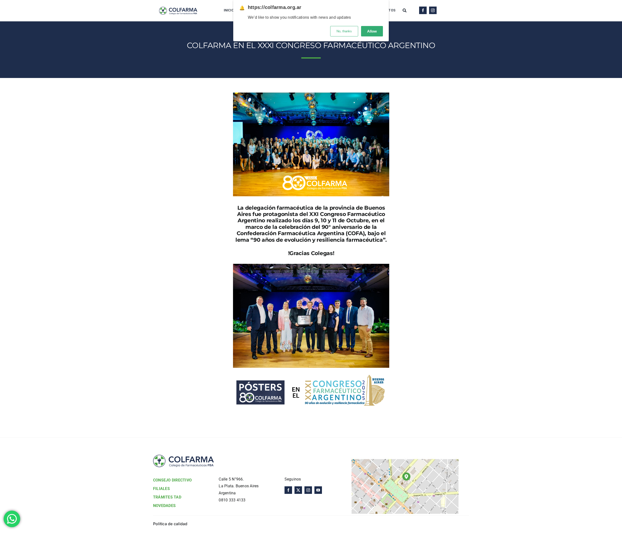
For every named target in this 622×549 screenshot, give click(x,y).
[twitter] (298, 490)
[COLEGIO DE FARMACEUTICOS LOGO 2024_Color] (178, 4)
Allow (372, 31)
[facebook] (423, 10)
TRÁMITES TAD (167, 497)
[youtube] (318, 490)
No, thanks (344, 31)
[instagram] (433, 10)
